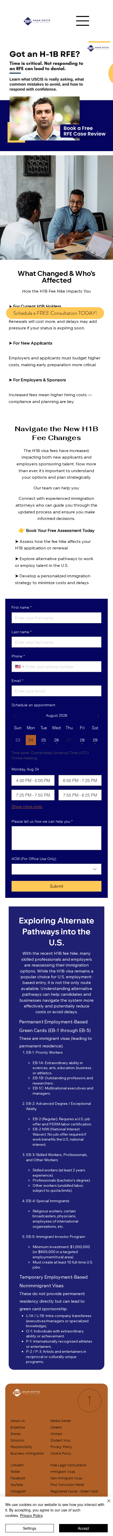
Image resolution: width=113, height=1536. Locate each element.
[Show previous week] (15, 716)
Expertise (18, 1427)
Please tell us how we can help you (42, 821)
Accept (83, 1528)
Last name (22, 632)
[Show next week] (98, 716)
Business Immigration (27, 1453)
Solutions (17, 1440)
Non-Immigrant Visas (66, 1478)
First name (22, 607)
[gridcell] (31, 740)
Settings (29, 1528)
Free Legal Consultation (68, 1465)
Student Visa (60, 1440)
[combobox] (56, 869)
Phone (18, 656)
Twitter (15, 1472)
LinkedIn (17, 1465)
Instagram (18, 1491)
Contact (56, 1434)
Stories (16, 1434)
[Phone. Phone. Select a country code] (20, 667)
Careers (56, 1427)
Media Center (60, 1421)
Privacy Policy (61, 1447)
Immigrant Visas (62, 1472)
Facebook (18, 1478)
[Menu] (82, 20)
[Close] (105, 1504)
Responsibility (21, 1447)
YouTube (17, 1485)
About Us (18, 1421)
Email (17, 680)
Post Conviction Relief (67, 1485)
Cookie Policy (60, 1453)
